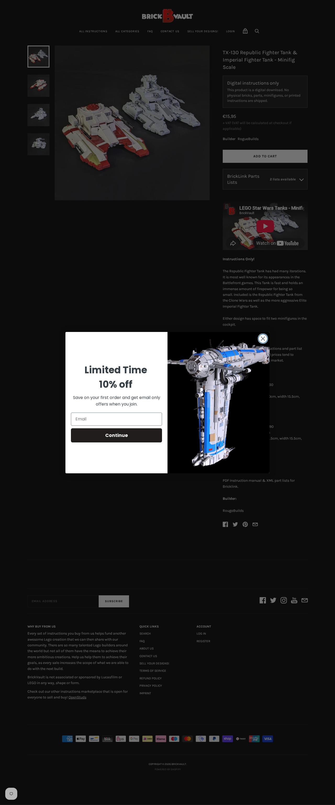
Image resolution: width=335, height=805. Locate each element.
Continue (116, 435)
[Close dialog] (262, 338)
